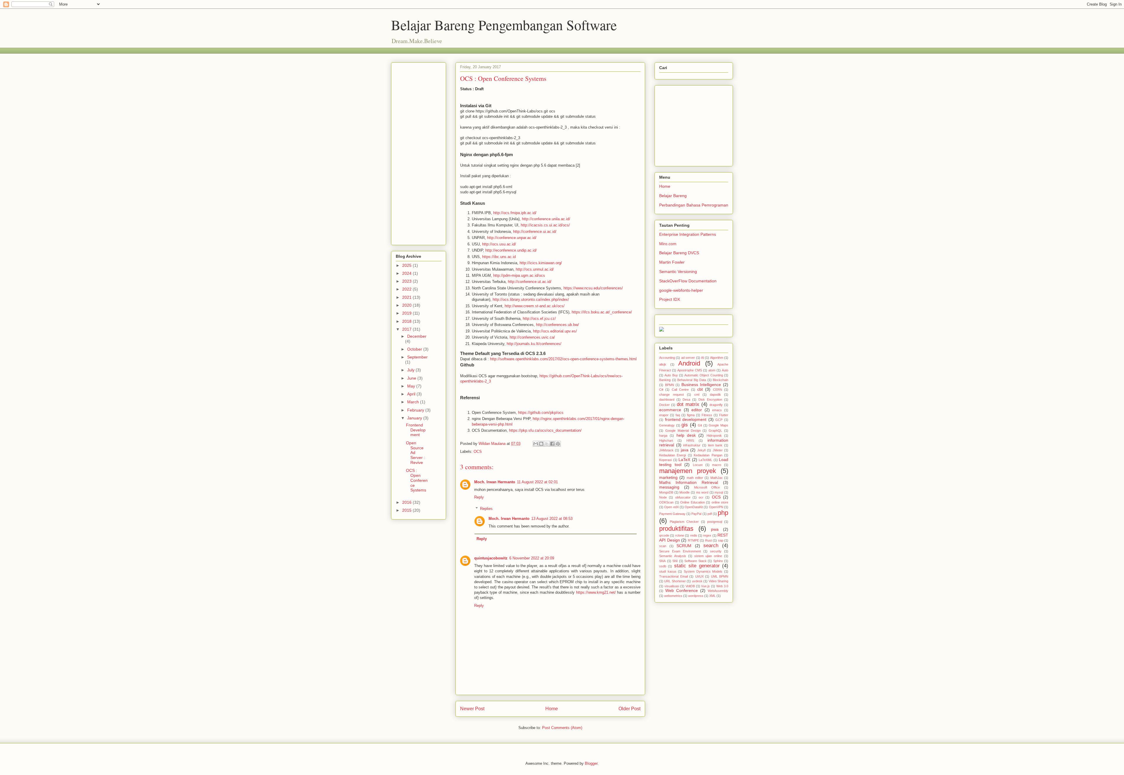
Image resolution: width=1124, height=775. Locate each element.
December (416, 336)
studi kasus (667, 571)
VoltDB (690, 586)
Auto (725, 370)
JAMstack (666, 450)
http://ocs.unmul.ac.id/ (535, 269)
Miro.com (667, 243)
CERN (717, 389)
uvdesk (697, 581)
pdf (709, 513)
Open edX (671, 507)
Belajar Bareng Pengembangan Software (504, 24)
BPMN (669, 385)
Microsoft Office (707, 487)
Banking (665, 380)
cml (696, 394)
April (412, 394)
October (415, 349)
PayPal (696, 513)
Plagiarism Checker (684, 521)
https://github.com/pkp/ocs (540, 412)
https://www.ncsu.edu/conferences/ (593, 288)
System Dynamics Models (703, 571)
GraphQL (715, 430)
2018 (407, 321)
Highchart (666, 440)
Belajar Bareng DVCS (679, 252)
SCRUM (683, 545)
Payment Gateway (672, 513)
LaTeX (684, 459)
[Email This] (536, 444)
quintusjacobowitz (491, 558)
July (411, 370)
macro (716, 465)
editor (696, 409)
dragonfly (716, 405)
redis (693, 535)
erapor (664, 415)
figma (691, 415)
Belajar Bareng (673, 195)
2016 (407, 502)
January (415, 418)
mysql (719, 492)
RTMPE (693, 540)
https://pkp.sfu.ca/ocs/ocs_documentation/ (545, 430)
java (684, 450)
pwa (715, 529)
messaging (669, 487)
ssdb (662, 566)
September (417, 357)
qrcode (664, 535)
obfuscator (682, 497)
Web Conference (681, 590)
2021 (407, 297)
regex (707, 535)
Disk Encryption (710, 399)
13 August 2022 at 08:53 (552, 518)
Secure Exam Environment (680, 551)
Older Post (629, 708)
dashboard (666, 399)
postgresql (714, 521)
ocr (701, 497)
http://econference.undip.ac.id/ (511, 250)
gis (684, 425)
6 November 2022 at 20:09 (531, 558)
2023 (407, 281)
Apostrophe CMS (689, 370)
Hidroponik (714, 435)
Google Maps (718, 425)
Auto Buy (671, 375)
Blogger (591, 763)
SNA (662, 561)
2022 (407, 289)
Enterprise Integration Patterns (687, 234)
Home (551, 708)
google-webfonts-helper (681, 290)
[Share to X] (547, 444)
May (411, 386)
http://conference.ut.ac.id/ (529, 281)
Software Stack (695, 561)
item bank (715, 445)
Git (700, 425)
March (413, 402)
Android (689, 363)
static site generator (697, 566)
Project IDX (669, 299)
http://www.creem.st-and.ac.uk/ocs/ (535, 306)
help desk (686, 435)
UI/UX (699, 576)
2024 (407, 273)
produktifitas (676, 528)
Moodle (684, 492)
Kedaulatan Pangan (708, 455)
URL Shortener (675, 581)
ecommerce (670, 409)
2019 (407, 313)
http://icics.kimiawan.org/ (541, 263)
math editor (695, 477)
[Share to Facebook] (552, 444)
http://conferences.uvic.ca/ (532, 337)
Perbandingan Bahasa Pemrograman (693, 205)
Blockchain (720, 380)
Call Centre (680, 389)
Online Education (692, 502)
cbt (700, 389)
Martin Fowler (672, 262)
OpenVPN (716, 507)
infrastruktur (691, 445)
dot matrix (688, 404)
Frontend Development (416, 430)
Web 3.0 (722, 586)
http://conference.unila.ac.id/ (546, 219)
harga (663, 435)
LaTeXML (705, 460)
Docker (664, 405)
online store (720, 502)
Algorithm (716, 357)
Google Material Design (683, 430)
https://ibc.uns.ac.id (499, 257)
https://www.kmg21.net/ (596, 592)
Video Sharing (718, 581)
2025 (407, 265)
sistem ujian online (708, 556)
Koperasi (665, 460)
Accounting (667, 357)
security (716, 551)
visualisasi (671, 586)
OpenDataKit (694, 507)
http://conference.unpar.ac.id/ (512, 237)
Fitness (707, 415)
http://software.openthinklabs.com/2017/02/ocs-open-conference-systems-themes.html (563, 359)
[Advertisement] (497, 50)
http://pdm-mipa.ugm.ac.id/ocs (519, 275)
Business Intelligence (701, 384)
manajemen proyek (687, 470)
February (416, 410)
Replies (486, 508)
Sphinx (718, 561)
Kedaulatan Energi (672, 455)
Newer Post (472, 708)
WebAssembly (718, 591)
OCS (478, 451)
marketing (668, 477)
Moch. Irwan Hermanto (494, 482)
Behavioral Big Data (691, 380)
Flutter (723, 415)
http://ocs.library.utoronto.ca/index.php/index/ (531, 299)
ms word (702, 492)
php (723, 512)
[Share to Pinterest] (558, 444)
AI (702, 357)
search (710, 545)
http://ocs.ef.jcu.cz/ (539, 318)
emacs (717, 410)
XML (712, 596)
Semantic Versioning (678, 271)
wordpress (695, 596)
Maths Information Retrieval (688, 482)
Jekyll (701, 450)
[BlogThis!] (541, 444)
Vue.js (705, 586)
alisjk (662, 364)
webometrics (673, 596)
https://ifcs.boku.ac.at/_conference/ (602, 312)
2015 (407, 510)
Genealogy (667, 425)
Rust (708, 540)
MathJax (716, 477)
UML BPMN (720, 576)
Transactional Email (673, 576)
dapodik (715, 394)
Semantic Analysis (672, 556)
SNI (675, 561)
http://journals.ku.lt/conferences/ (534, 344)
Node (663, 497)
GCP (718, 419)
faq (678, 415)
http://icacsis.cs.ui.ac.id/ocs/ (545, 225)
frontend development (686, 419)
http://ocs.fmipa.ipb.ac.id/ (515, 213)
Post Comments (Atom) (562, 728)
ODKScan (666, 502)
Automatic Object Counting (703, 375)
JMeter (718, 450)
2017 (407, 329)
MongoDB (666, 492)
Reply (479, 497)
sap (720, 540)
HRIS (690, 440)
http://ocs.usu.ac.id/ (499, 244)
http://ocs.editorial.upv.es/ (555, 331)
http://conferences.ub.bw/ (557, 324)
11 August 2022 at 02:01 (537, 482)
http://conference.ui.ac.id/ (534, 231)
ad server (688, 357)
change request (671, 394)
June (412, 378)
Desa (686, 399)
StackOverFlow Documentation (688, 281)
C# (661, 389)
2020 (407, 305)
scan (662, 546)
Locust (697, 465)
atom (711, 370)
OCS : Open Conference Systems (417, 480)
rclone (679, 535)
